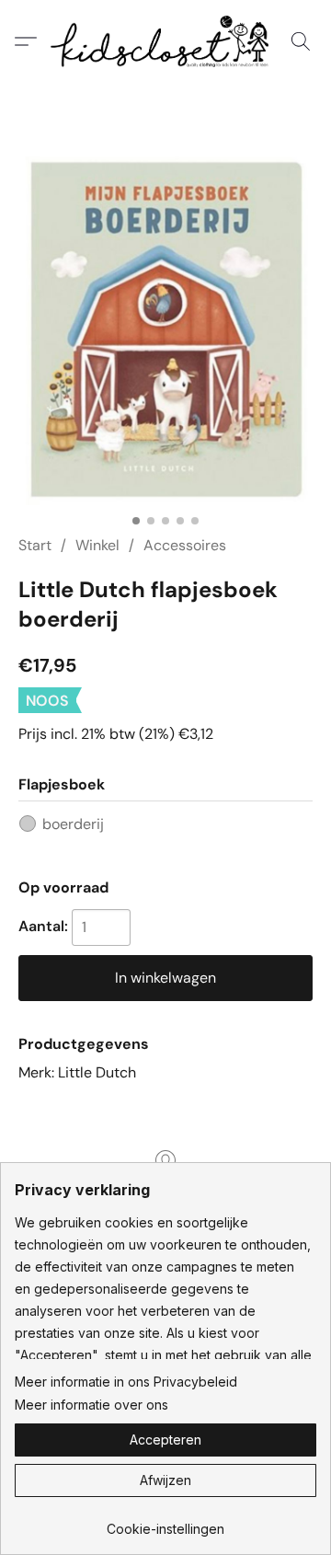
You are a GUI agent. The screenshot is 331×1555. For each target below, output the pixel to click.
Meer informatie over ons (91, 1404)
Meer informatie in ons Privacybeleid (126, 1381)
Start (34, 545)
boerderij (73, 824)
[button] (165, 41)
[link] (165, 1522)
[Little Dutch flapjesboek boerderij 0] (165, 330)
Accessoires (184, 545)
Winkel (97, 545)
